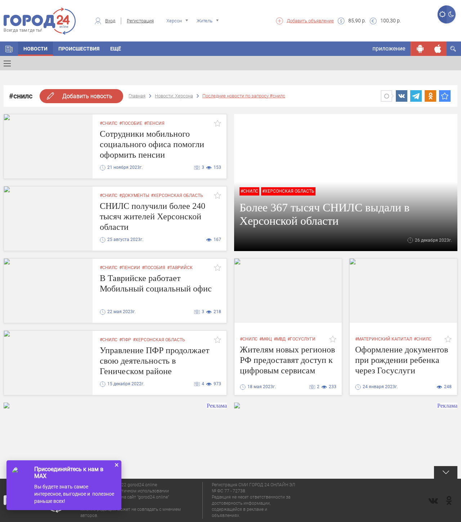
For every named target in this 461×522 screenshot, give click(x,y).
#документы (134, 195)
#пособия (153, 267)
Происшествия (78, 49)
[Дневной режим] (442, 14)
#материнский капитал (383, 339)
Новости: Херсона (174, 95)
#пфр (125, 339)
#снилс (108, 123)
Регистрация (140, 20)
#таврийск (180, 267)
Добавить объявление (310, 20)
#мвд (280, 339)
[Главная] (9, 48)
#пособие (130, 123)
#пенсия (154, 123)
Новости (35, 49)
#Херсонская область (288, 191)
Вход (110, 20)
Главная (137, 95)
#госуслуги (301, 339)
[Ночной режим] (451, 14)
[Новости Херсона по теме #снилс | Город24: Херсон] (445, 96)
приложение (388, 48)
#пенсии (129, 267)
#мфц (265, 339)
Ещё (115, 49)
